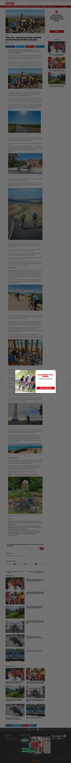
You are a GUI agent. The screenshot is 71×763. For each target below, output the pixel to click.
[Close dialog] (55, 371)
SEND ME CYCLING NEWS (45, 388)
